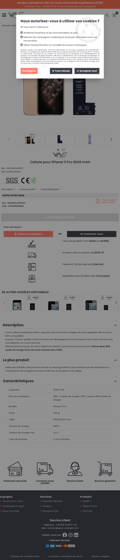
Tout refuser (62, 71)
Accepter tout (88, 71)
